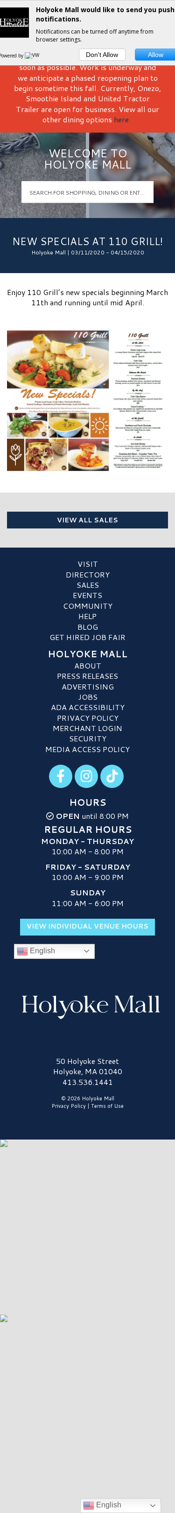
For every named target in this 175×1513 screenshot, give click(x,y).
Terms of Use (107, 1106)
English (41, 951)
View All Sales (87, 520)
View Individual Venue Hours (87, 926)
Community (87, 605)
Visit (87, 563)
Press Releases (87, 675)
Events (87, 595)
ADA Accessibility (88, 707)
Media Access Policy (87, 749)
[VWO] (34, 55)
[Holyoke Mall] (87, 1005)
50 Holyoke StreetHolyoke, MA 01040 (87, 1066)
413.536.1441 (88, 1082)
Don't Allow (102, 54)
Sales (88, 584)
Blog (87, 626)
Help (87, 616)
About (87, 665)
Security (87, 738)
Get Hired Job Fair (87, 637)
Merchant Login (87, 728)
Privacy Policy (88, 717)
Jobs (88, 696)
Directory (88, 574)
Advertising (88, 686)
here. (122, 119)
